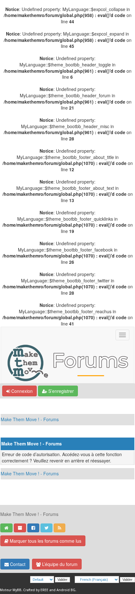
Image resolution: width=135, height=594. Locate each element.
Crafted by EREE (35, 590)
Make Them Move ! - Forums (30, 419)
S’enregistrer (60, 391)
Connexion (21, 391)
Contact (17, 564)
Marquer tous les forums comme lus (44, 541)
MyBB (17, 590)
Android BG (66, 590)
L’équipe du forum (59, 564)
